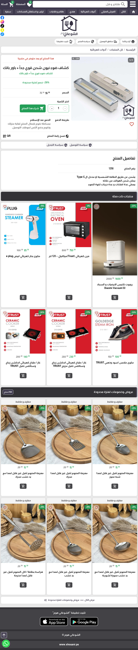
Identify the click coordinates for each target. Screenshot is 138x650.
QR (7, 136)
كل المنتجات (116, 49)
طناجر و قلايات (56, 11)
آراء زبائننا (128, 41)
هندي (72, 11)
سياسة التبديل (57, 145)
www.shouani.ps (69, 644)
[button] (24, 4)
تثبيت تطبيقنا (65, 41)
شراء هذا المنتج (33, 108)
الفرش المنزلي (108, 11)
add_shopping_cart (115, 297)
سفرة (8, 11)
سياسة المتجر (86, 41)
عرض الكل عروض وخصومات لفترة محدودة (69, 600)
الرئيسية (130, 49)
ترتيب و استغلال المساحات (30, 11)
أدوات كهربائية (88, 11)
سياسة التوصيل (81, 145)
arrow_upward (4, 635)
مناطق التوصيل (108, 41)
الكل (123, 11)
